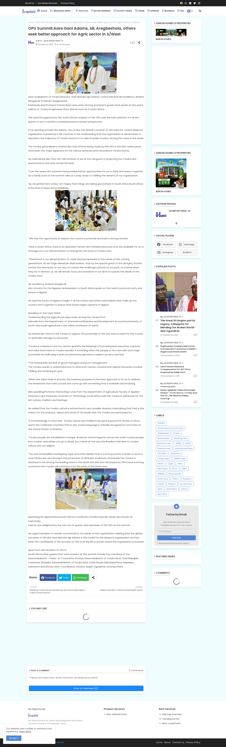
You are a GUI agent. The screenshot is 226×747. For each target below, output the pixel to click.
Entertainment (163, 448)
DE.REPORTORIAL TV (179, 211)
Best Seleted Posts (117, 714)
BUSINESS (169, 10)
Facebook (50, 577)
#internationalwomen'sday (170, 428)
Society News (186, 484)
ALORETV (187, 252)
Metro (180, 463)
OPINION (154, 10)
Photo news (162, 478)
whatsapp (189, 244)
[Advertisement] (50, 645)
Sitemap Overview (172, 714)
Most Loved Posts (171, 723)
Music (175, 468)
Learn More (25, 731)
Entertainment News (184, 448)
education (162, 494)
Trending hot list (170, 718)
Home (43, 10)
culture (184, 489)
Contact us (178, 742)
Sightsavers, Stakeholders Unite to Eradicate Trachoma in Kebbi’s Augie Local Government (178, 349)
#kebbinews (163, 433)
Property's (187, 478)
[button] (200, 11)
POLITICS (83, 10)
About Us (29, 3)
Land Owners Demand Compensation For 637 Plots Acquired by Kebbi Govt (175, 369)
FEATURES (161, 453)
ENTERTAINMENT (102, 10)
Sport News (172, 489)
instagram (168, 252)
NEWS (184, 468)
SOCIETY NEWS (124, 10)
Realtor (160, 484)
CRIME (141, 10)
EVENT (188, 443)
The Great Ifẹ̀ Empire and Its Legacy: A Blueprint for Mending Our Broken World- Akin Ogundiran (177, 326)
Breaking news (181, 438)
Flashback (175, 453)
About (167, 742)
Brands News (163, 438)
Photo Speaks (175, 473)
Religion (172, 484)
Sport (159, 489)
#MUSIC (161, 423)
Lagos (170, 463)
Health (160, 463)
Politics (175, 478)
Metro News (162, 468)
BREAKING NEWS (62, 10)
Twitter (66, 577)
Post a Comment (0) (86, 688)
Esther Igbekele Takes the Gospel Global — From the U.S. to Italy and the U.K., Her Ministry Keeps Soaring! (178, 394)
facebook (168, 244)
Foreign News (163, 458)
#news (176, 433)
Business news (164, 443)
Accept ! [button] (13, 738)
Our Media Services (48, 3)
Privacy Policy (67, 3)
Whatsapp (82, 577)
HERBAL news (180, 458)
